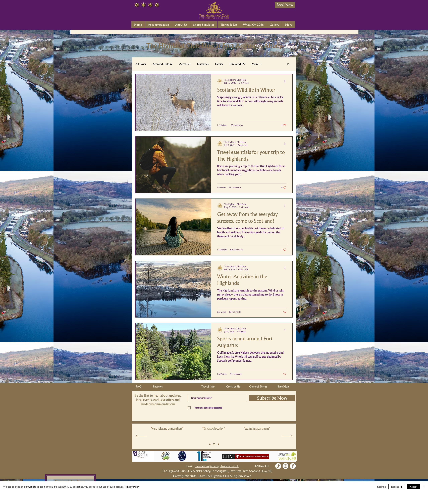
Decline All (396, 486)
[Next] (287, 436)
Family (219, 64)
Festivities (202, 64)
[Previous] (141, 436)
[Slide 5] (209, 444)
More (255, 64)
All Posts (140, 64)
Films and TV (237, 64)
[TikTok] (278, 466)
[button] (288, 64)
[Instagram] (285, 466)
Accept (413, 486)
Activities (184, 64)
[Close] (424, 486)
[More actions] (286, 81)
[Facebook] (293, 466)
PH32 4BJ (266, 471)
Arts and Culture (162, 64)
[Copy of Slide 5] (213, 444)
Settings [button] (381, 486)
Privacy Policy (132, 486)
